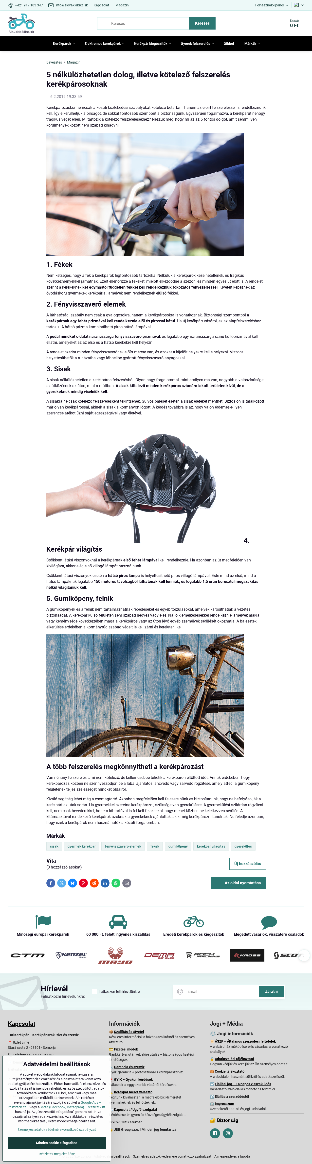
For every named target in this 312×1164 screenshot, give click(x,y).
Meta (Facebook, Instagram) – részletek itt (72, 1107)
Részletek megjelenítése (57, 1154)
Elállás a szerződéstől (232, 1096)
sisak (54, 846)
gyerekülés (243, 846)
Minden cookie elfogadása (56, 1143)
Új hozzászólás (247, 863)
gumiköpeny (178, 846)
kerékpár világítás (211, 846)
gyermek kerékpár (82, 846)
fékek (154, 846)
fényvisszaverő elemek (123, 846)
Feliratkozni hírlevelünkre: (63, 996)
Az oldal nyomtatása (242, 883)
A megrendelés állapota (232, 1156)
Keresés (202, 23)
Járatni (271, 991)
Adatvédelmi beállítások (112, 1156)
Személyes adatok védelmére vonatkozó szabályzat (172, 1156)
